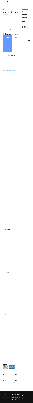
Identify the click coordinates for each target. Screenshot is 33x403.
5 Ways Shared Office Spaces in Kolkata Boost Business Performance (5, 387)
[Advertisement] (20, 2)
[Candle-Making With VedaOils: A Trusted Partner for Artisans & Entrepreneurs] (5, 373)
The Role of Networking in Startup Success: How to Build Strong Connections (17, 375)
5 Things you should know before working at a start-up (10, 70)
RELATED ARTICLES (4, 364)
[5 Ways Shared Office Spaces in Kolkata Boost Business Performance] (5, 384)
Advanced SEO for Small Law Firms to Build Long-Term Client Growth (26, 30)
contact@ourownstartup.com (7, 396)
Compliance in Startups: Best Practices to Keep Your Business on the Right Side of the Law (11, 387)
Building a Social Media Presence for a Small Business (25, 33)
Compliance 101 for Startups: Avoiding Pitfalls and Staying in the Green (17, 387)
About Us (4, 6)
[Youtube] (28, 7)
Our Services (10, 6)
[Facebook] (3, 397)
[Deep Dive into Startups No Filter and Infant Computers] (12, 373)
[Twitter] (27, 7)
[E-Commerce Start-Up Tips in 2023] (5, 379)
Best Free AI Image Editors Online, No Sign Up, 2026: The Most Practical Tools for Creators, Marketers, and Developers (26, 23)
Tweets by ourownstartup (24, 19)
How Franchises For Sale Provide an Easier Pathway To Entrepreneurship (25, 34)
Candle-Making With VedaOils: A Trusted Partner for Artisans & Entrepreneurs (5, 375)
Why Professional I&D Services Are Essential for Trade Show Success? (26, 24)
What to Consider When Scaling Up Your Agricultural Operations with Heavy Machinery (26, 27)
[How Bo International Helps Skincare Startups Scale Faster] (5, 367)
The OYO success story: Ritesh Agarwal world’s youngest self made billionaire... (17, 397)
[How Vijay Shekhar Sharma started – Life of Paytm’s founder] (13, 400)
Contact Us (7, 6)
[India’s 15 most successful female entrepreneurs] (13, 395)
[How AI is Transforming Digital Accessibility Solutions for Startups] (12, 367)
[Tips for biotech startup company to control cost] (18, 367)
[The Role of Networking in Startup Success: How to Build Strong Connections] (18, 373)
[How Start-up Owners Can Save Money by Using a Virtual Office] (12, 379)
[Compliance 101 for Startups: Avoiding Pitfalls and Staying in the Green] (18, 384)
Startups (3, 374)
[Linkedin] (26, 7)
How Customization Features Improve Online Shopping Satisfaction (25, 36)
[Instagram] (25, 7)
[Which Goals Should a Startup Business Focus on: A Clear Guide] (18, 379)
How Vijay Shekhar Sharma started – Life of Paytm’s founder (17, 400)
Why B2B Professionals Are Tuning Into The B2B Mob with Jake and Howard (26, 26)
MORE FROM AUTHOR (8, 364)
